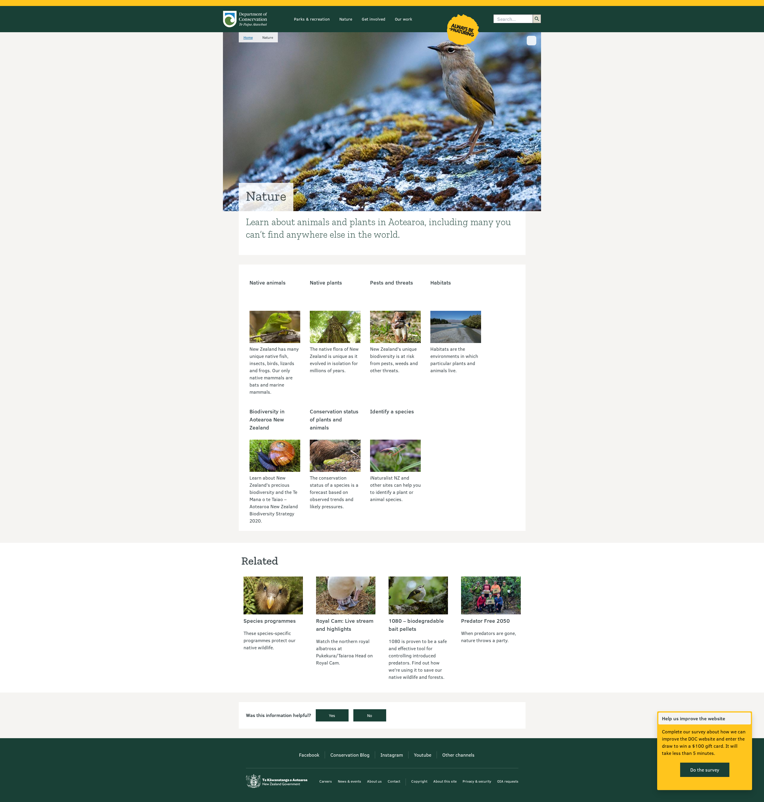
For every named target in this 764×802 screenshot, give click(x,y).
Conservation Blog (349, 755)
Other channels (458, 755)
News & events (349, 781)
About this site (445, 781)
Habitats (440, 282)
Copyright (419, 781)
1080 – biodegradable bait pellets (416, 624)
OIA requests (507, 781)
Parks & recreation (312, 19)
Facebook (309, 755)
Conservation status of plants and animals (334, 419)
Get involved (373, 19)
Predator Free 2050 (485, 620)
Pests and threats (391, 282)
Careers (325, 781)
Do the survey (704, 770)
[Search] (537, 18)
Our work (403, 19)
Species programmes (270, 620)
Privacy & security (477, 781)
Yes (332, 715)
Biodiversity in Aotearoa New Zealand (266, 419)
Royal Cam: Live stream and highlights (344, 624)
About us (374, 781)
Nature (345, 19)
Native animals (267, 282)
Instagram (392, 755)
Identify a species (392, 411)
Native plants (326, 282)
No (369, 715)
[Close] (746, 718)
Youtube (422, 755)
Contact (394, 781)
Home (248, 37)
